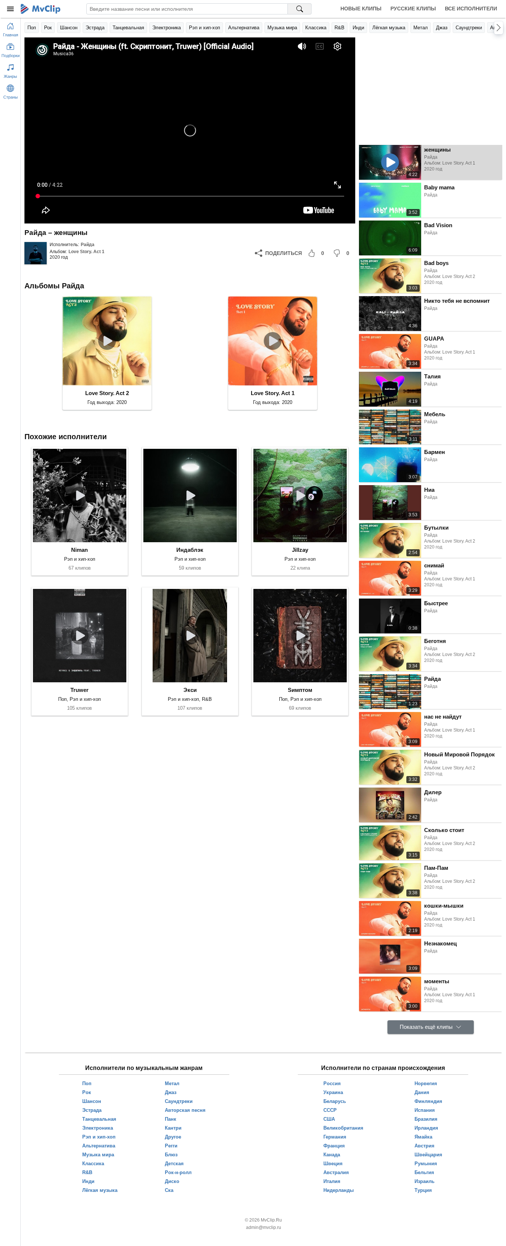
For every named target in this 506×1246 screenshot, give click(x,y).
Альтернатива (243, 27)
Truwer (79, 690)
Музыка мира (282, 27)
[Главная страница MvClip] (40, 9)
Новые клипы (361, 8)
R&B (339, 27)
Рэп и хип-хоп (204, 27)
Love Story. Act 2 (107, 393)
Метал (420, 27)
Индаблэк (189, 550)
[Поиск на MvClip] (300, 8)
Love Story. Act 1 (86, 251)
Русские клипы (413, 8)
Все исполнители (471, 8)
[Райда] (35, 253)
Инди (358, 27)
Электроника (166, 27)
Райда (87, 244)
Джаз (441, 27)
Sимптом (300, 690)
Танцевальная (128, 27)
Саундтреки (469, 27)
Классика (315, 27)
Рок (48, 27)
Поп (31, 27)
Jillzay (300, 550)
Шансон (68, 27)
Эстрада (95, 27)
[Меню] (10, 9)
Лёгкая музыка (388, 27)
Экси (190, 690)
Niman (79, 550)
